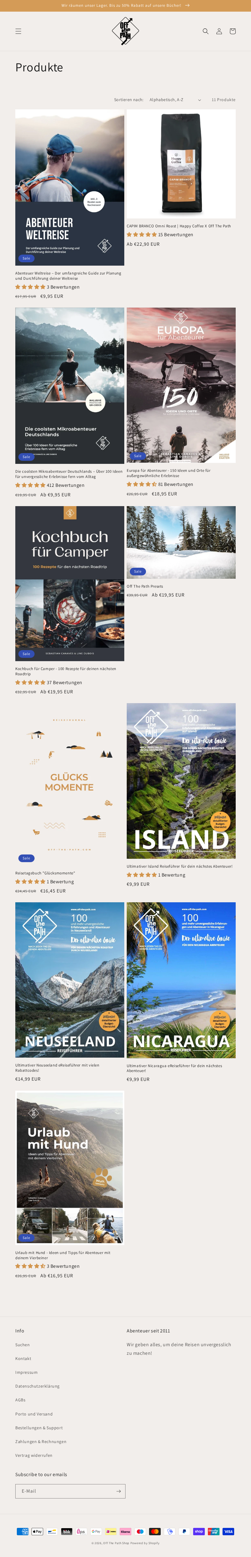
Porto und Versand (34, 1414)
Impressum (26, 1372)
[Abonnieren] (118, 1491)
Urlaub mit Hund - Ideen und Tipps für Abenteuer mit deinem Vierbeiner (63, 1255)
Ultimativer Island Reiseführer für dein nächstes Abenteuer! (180, 866)
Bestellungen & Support (39, 1427)
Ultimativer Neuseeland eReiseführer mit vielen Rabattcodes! (57, 1068)
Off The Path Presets (145, 586)
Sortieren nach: (129, 99)
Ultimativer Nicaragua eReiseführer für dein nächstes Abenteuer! (174, 1068)
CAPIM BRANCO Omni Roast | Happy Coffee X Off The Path (179, 226)
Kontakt (23, 1358)
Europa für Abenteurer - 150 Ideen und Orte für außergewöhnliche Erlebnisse (169, 473)
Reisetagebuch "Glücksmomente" (45, 873)
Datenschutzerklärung (37, 1386)
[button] (18, 31)
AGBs (20, 1400)
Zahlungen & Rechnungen (40, 1441)
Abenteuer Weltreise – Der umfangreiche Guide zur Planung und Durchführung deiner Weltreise (68, 276)
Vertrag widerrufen (34, 1455)
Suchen (22, 1344)
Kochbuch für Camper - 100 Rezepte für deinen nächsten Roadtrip (65, 671)
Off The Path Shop (116, 1543)
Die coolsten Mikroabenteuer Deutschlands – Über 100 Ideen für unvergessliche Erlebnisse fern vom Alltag (68, 474)
